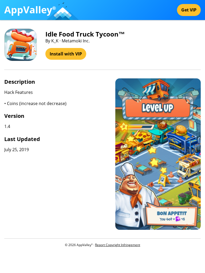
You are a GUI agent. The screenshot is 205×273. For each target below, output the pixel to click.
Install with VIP (66, 54)
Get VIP (188, 10)
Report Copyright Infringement (117, 245)
